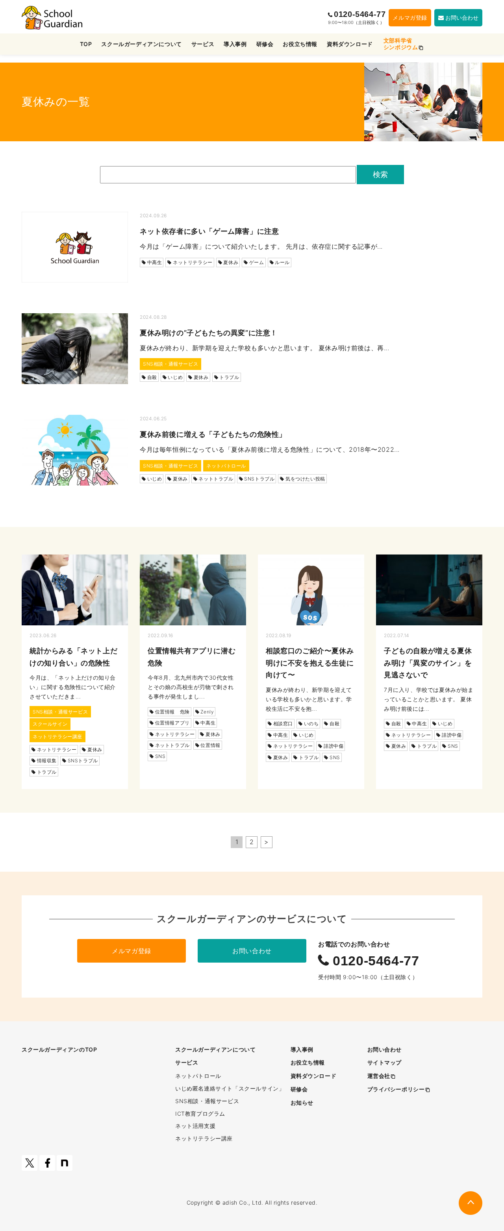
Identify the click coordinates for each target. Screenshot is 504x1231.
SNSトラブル (259, 479)
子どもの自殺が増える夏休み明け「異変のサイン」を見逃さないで (428, 663)
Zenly (207, 712)
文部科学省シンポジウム (401, 43)
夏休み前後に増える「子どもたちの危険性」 (213, 434)
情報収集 (47, 760)
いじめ (175, 377)
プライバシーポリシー (396, 1089)
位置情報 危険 (172, 712)
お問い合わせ (252, 951)
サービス (202, 44)
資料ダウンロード (350, 44)
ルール (282, 262)
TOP (86, 44)
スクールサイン (50, 724)
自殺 (152, 377)
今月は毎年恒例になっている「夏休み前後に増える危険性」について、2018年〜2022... (270, 449)
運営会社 (378, 1075)
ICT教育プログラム (200, 1113)
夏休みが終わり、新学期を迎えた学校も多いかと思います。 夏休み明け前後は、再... (264, 348)
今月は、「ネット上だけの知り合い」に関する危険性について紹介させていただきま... (73, 687)
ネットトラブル (215, 479)
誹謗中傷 (333, 746)
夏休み (230, 262)
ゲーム (256, 262)
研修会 (265, 44)
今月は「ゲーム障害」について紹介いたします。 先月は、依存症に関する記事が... (261, 246)
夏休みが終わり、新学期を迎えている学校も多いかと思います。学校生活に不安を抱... (309, 699)
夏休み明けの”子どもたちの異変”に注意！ (209, 333)
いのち (311, 723)
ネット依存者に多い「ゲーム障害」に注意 (209, 231)
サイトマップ (384, 1062)
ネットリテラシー (193, 262)
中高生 (154, 262)
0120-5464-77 (359, 14)
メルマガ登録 (410, 17)
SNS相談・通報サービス (170, 364)
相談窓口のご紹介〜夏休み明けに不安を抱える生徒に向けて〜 (310, 663)
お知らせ (302, 1102)
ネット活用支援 (195, 1125)
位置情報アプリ (172, 723)
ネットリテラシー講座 (57, 736)
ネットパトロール (226, 466)
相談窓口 (283, 723)
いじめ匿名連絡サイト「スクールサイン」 (229, 1088)
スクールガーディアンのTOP (59, 1049)
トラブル (229, 377)
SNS (160, 756)
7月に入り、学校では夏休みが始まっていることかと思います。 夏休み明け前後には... (429, 699)
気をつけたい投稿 (305, 479)
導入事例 (235, 44)
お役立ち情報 (300, 44)
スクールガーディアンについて (141, 44)
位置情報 (210, 745)
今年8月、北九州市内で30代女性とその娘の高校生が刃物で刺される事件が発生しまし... (191, 687)
